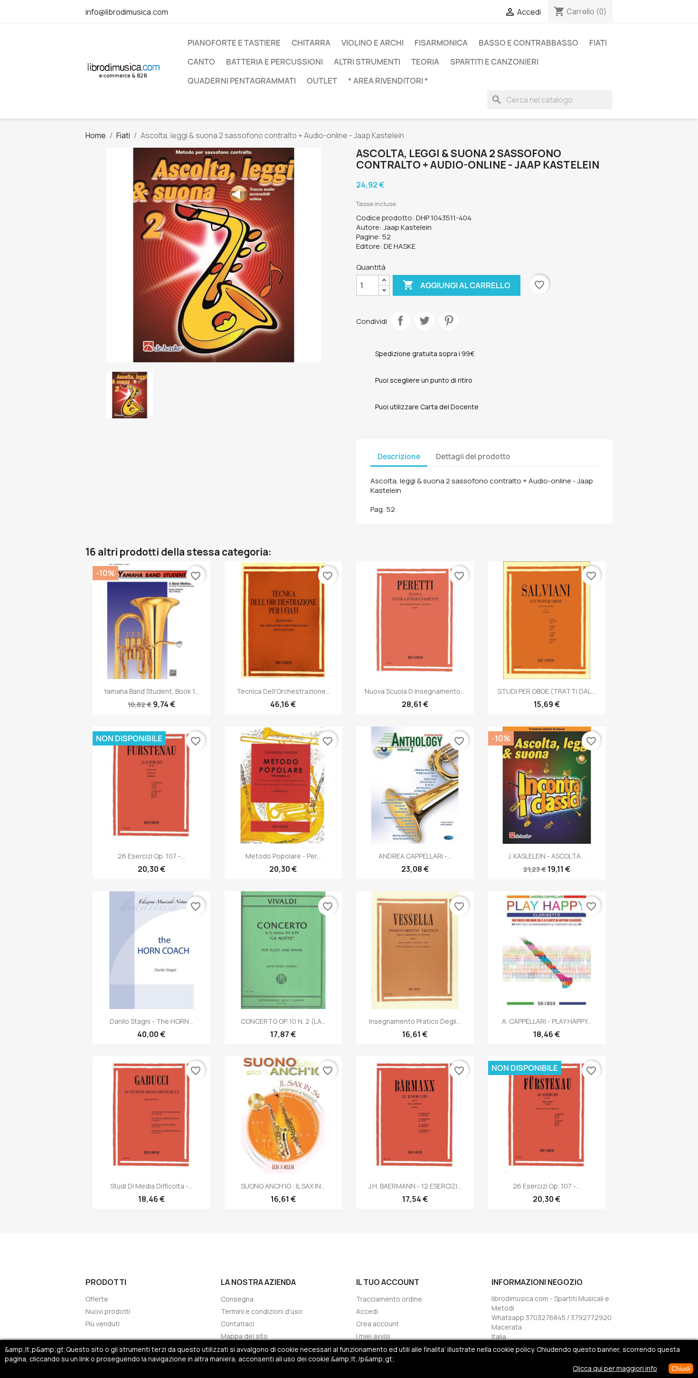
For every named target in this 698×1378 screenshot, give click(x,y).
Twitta (424, 320)
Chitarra (311, 43)
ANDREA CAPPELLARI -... (415, 855)
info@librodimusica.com (126, 12)
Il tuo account (387, 1282)
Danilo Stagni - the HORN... (151, 1021)
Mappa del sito (244, 1335)
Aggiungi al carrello (456, 285)
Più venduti (102, 1323)
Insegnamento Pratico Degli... (415, 1021)
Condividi (400, 320)
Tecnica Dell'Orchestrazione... (283, 691)
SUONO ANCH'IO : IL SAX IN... (283, 1185)
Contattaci (237, 1323)
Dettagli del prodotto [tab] (473, 457)
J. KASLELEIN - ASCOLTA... (546, 855)
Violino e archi (372, 43)
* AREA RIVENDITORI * (388, 81)
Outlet (322, 81)
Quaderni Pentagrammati (242, 81)
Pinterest (448, 320)
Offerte (96, 1298)
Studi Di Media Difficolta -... (151, 1185)
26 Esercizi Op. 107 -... (151, 855)
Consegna (237, 1298)
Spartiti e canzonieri (494, 62)
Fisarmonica (441, 43)
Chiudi (680, 1368)
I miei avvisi (373, 1335)
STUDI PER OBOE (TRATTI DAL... (546, 691)
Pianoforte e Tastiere (234, 43)
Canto (201, 62)
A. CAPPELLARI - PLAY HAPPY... (546, 1021)
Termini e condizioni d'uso (261, 1311)
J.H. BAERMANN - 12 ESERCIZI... (415, 1185)
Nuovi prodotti (107, 1311)
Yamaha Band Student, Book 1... (151, 691)
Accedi (367, 1311)
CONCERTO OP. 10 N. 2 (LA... (283, 1021)
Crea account (377, 1323)
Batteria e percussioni (274, 62)
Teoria (425, 62)
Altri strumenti (367, 62)
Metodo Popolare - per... (283, 855)
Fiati (598, 43)
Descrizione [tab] (398, 457)
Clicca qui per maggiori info (615, 1368)
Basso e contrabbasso (528, 43)
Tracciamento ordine (389, 1298)
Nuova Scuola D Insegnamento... (415, 691)
